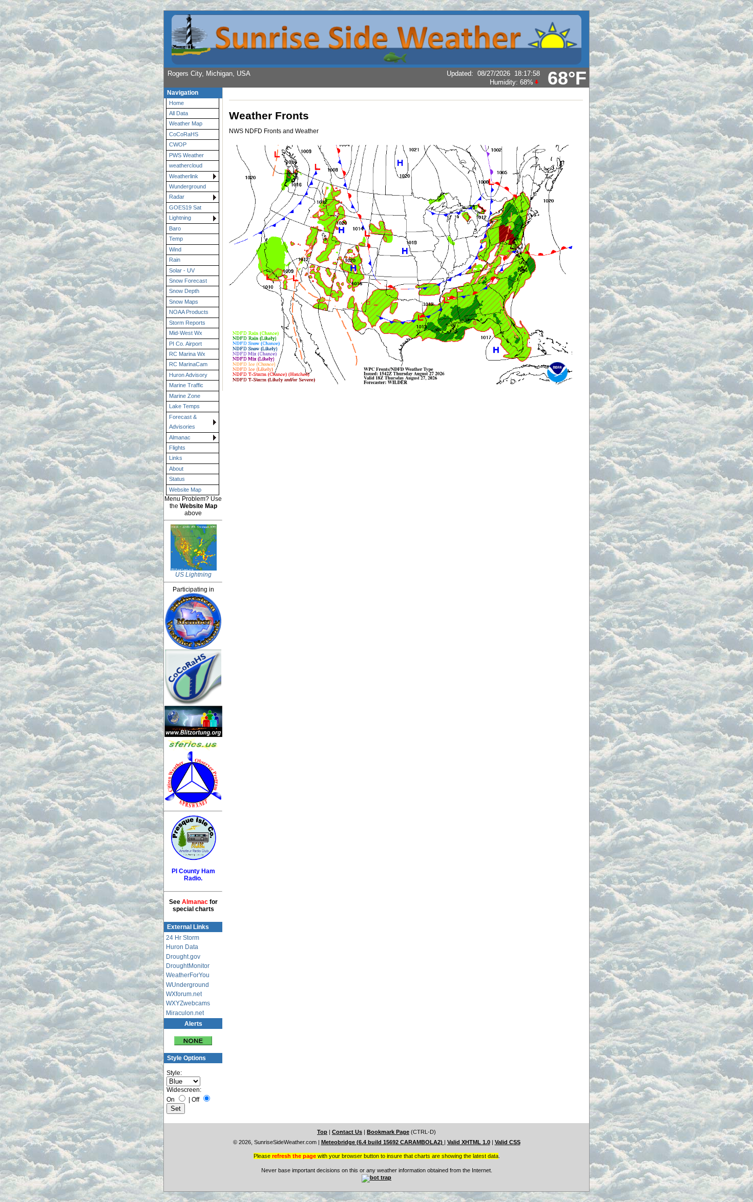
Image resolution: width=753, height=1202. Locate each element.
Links (175, 458)
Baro (175, 228)
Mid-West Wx (185, 333)
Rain (174, 260)
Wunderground (187, 186)
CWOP (177, 144)
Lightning (180, 218)
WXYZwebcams (188, 1003)
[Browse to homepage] (376, 60)
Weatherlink (183, 176)
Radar (176, 197)
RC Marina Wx (187, 354)
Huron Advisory (188, 375)
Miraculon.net (185, 1013)
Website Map (185, 490)
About (176, 469)
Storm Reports (187, 323)
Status (177, 479)
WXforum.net (184, 994)
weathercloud (185, 165)
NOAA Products (188, 312)
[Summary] (193, 1037)
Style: (174, 1073)
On (170, 1099)
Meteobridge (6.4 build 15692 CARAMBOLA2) (382, 1142)
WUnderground (187, 984)
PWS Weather (186, 155)
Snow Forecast (188, 281)
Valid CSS (507, 1142)
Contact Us (347, 1132)
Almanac (180, 437)
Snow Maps (183, 302)
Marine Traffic (186, 385)
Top (322, 1132)
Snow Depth (184, 291)
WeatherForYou (188, 975)
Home (176, 103)
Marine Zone (184, 396)
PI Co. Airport (185, 344)
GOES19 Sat (185, 207)
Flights (177, 448)
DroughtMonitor (188, 965)
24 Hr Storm (182, 937)
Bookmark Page (388, 1132)
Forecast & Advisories (183, 422)
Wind (175, 249)
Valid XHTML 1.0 (468, 1142)
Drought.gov (183, 956)
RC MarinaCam (188, 364)
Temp (176, 239)
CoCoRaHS (183, 134)
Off (195, 1099)
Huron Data (182, 947)
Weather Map (185, 123)
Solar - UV (182, 270)
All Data (178, 113)
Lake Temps (184, 406)
